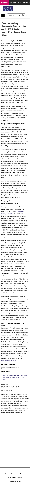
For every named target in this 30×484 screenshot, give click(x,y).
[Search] (19, 15)
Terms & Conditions (15, 481)
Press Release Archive (18, 474)
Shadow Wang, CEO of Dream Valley (15, 375)
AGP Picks (4, 2)
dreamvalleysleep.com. (8, 360)
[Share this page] (27, 15)
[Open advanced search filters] (23, 15)
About (7, 474)
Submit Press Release (15, 477)
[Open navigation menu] (3, 15)
